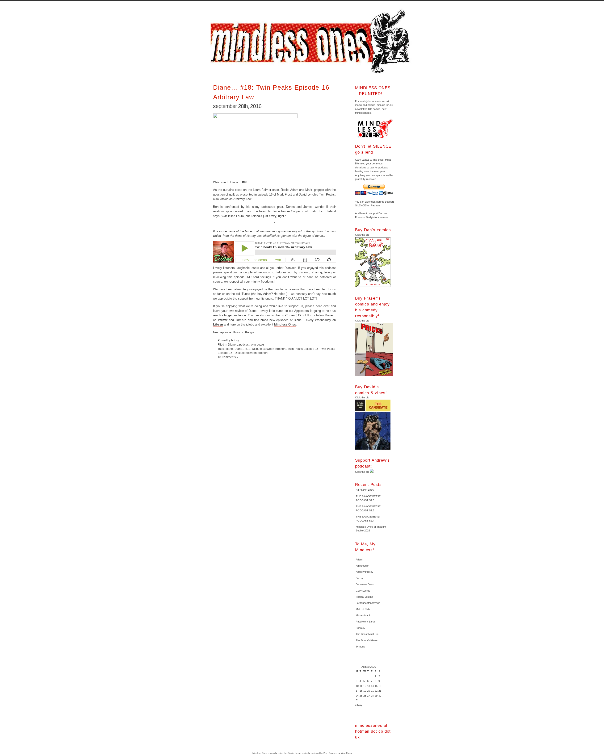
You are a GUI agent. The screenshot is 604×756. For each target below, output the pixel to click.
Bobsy (359, 578)
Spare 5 (360, 628)
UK (307, 315)
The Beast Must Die (367, 634)
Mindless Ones (311, 41)
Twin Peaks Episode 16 (303, 348)
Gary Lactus (363, 590)
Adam (359, 559)
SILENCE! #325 (365, 490)
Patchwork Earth (365, 621)
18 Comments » (228, 357)
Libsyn (218, 324)
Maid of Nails (363, 609)
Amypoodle (362, 565)
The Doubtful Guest (367, 640)
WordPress (346, 753)
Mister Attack (363, 615)
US (299, 315)
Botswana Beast (365, 584)
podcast (244, 344)
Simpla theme (294, 753)
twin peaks (257, 344)
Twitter (222, 320)
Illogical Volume (364, 596)
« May (358, 705)
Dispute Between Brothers (269, 348)
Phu (325, 753)
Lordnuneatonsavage (368, 602)
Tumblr (240, 320)
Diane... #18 (242, 348)
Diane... (233, 344)
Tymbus (360, 646)
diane (229, 348)
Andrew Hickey (364, 571)
